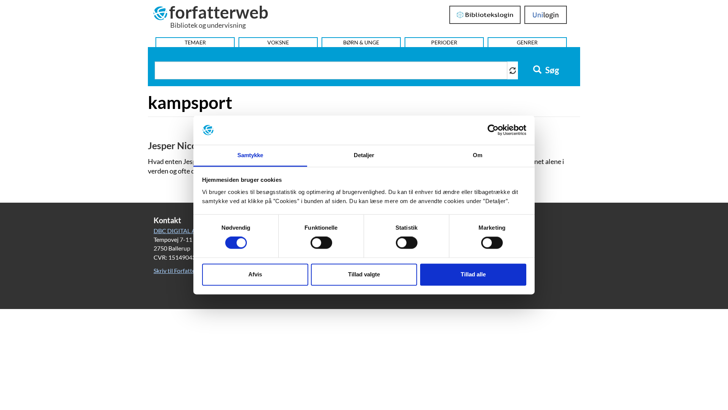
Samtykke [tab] (250, 155)
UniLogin (545, 15)
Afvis (255, 274)
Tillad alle (473, 274)
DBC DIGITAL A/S (177, 230)
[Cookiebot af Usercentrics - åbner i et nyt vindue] (493, 130)
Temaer (195, 42)
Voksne (278, 42)
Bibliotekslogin (485, 15)
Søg (551, 70)
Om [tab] (477, 155)
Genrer (527, 42)
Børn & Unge (361, 42)
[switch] (321, 243)
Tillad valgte (364, 274)
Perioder (444, 42)
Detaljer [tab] (364, 155)
